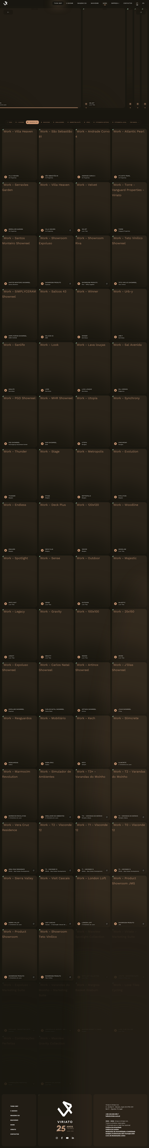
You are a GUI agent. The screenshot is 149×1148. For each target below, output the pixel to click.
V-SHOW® (69, 3)
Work (105, 3)
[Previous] (8, 12)
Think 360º (58, 3)
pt (137, 3)
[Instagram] (57, 1138)
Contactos (127, 3)
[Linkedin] (73, 1138)
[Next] (141, 12)
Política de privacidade (113, 1127)
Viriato (13, 1129)
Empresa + (115, 3)
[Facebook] (62, 1138)
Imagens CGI (82, 3)
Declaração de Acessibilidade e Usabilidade (120, 1131)
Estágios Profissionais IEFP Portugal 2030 (120, 1133)
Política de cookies (112, 1129)
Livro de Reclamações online (115, 1135)
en (143, 3)
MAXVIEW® (94, 3)
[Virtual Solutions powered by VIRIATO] (5, 3)
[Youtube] (67, 1138)
